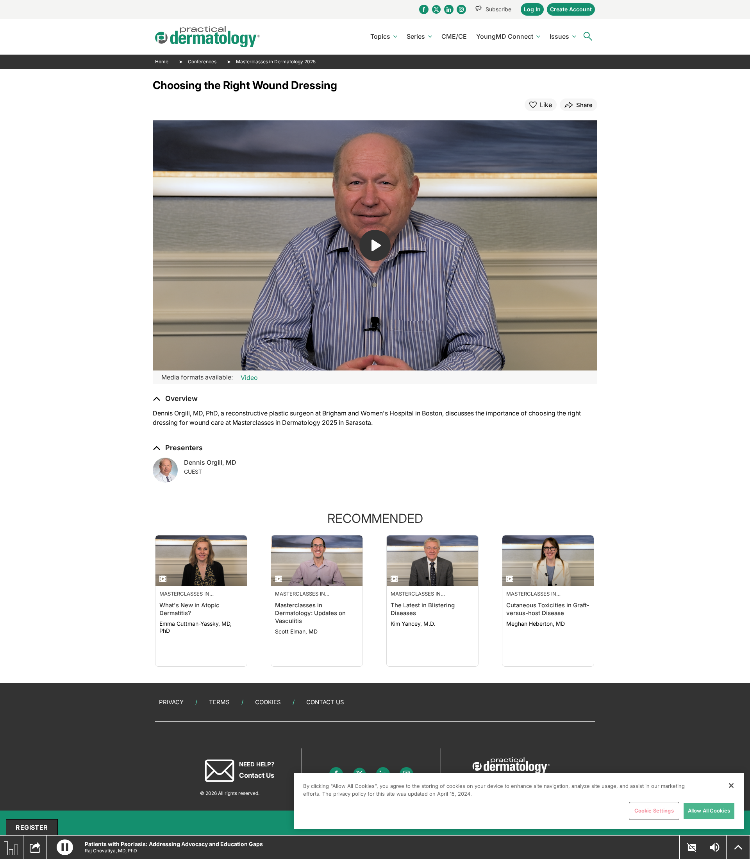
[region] (519, 801)
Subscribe (498, 9)
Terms (219, 702)
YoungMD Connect (504, 36)
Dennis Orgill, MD (210, 462)
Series (416, 36)
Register (32, 827)
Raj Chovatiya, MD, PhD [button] (111, 851)
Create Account (571, 9)
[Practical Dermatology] (207, 36)
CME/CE (454, 36)
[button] (175, 399)
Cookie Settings (654, 810)
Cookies (268, 702)
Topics (380, 36)
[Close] (731, 785)
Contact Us (325, 702)
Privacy (171, 702)
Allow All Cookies (709, 810)
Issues (559, 36)
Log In (532, 9)
